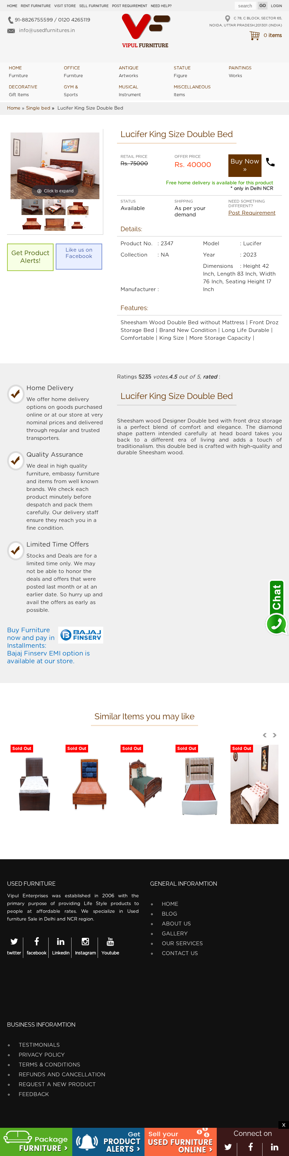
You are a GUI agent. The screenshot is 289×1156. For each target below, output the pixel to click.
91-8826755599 (34, 20)
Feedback (34, 1094)
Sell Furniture (94, 6)
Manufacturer (138, 289)
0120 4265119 (74, 20)
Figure (182, 72)
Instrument (130, 91)
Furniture (18, 72)
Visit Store (65, 6)
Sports (71, 91)
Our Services (182, 943)
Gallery (175, 933)
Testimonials (39, 1045)
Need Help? (161, 6)
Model (211, 243)
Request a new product (57, 1084)
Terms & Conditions (49, 1065)
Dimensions (218, 266)
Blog (169, 914)
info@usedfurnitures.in (47, 30)
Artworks (129, 72)
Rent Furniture (36, 6)
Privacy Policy (42, 1055)
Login (276, 6)
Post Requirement (129, 6)
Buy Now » (244, 166)
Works (240, 72)
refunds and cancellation (62, 1074)
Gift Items (23, 91)
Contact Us (180, 953)
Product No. (137, 243)
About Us (176, 924)
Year (209, 255)
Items (192, 91)
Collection (134, 255)
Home (12, 6)
